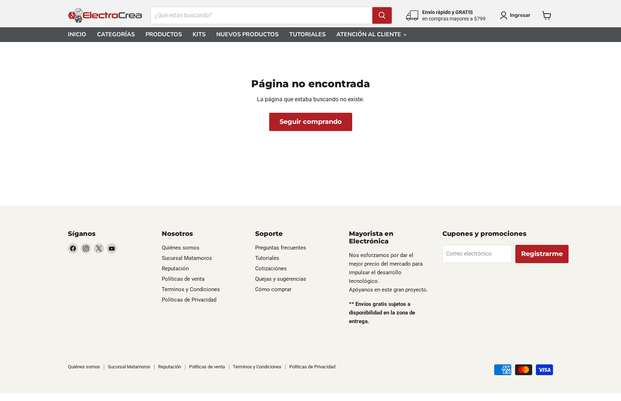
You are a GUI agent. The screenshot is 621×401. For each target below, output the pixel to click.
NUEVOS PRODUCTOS (247, 34)
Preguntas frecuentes (280, 247)
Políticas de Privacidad (189, 300)
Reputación (175, 268)
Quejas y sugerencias (280, 279)
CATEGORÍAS (116, 34)
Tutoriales (267, 258)
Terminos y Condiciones (191, 289)
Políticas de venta (183, 279)
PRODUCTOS (164, 34)
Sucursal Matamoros (187, 258)
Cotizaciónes (271, 268)
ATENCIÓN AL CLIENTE (369, 34)
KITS (199, 34)
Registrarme (542, 254)
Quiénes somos (180, 247)
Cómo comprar (273, 289)
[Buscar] (382, 15)
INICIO (77, 34)
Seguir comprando (311, 122)
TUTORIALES (307, 34)
